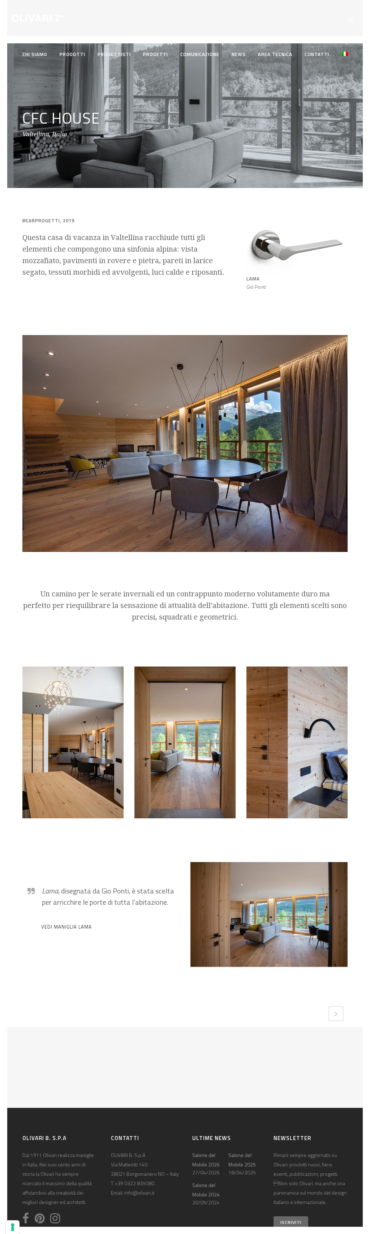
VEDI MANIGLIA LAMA (66, 926)
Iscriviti (290, 1222)
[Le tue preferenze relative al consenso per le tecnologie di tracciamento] (13, 1227)
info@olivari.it (139, 1192)
